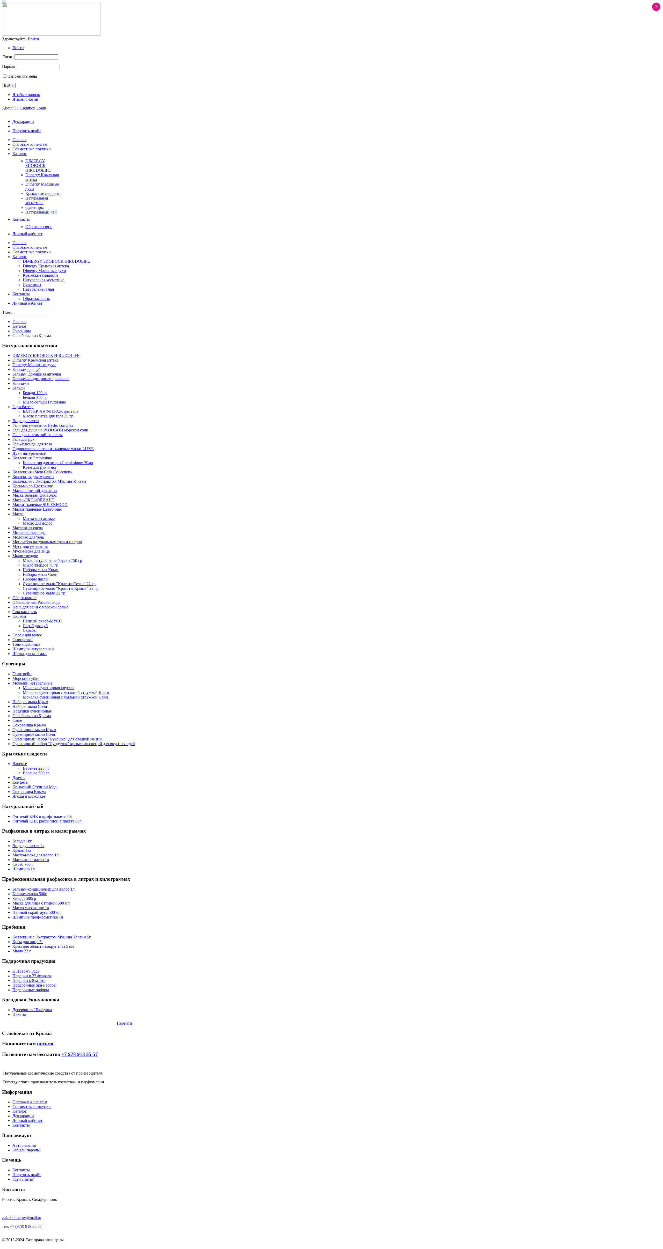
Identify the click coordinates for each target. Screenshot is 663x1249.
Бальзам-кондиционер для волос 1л (43, 889)
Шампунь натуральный (33, 649)
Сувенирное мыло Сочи (33, 734)
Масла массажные (39, 518)
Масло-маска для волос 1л (35, 855)
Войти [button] (33, 39)
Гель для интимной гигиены (37, 434)
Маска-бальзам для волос (34, 495)
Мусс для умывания (30, 546)
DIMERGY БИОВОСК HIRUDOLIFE (46, 355)
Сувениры (21, 331)
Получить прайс (26, 131)
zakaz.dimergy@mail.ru (21, 1217)
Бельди (18, 388)
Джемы (18, 777)
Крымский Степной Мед (34, 787)
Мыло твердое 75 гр (40, 565)
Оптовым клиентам (29, 1102)
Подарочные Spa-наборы (34, 985)
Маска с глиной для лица (34, 490)
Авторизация (24, 1145)
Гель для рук (23, 439)
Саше (17, 720)
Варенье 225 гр (36, 768)
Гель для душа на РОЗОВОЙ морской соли (50, 430)
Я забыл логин (25, 99)
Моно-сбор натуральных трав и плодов (47, 542)
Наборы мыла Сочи (40, 574)
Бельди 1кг (22, 841)
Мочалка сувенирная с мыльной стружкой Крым (66, 692)
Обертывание (24, 598)
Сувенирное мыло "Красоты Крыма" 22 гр (60, 588)
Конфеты (20, 782)
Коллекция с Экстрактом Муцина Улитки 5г (51, 937)
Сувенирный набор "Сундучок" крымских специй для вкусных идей (73, 743)
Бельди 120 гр (35, 393)
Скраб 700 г (22, 864)
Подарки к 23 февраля (32, 976)
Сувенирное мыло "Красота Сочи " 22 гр (59, 584)
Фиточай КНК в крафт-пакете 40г (42, 816)
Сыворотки (22, 639)
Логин (7, 57)
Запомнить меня (22, 76)
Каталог (19, 326)
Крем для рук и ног (40, 467)
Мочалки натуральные (32, 683)
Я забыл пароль (26, 94)
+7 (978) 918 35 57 (26, 1226)
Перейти (124, 1023)
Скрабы (19, 616)
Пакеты (19, 1014)
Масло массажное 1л (30, 908)
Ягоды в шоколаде (28, 796)
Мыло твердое (25, 556)
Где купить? (23, 1179)
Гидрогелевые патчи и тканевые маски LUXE (53, 448)
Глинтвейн (22, 674)
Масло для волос (37, 523)
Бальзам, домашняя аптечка (36, 374)
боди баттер (22, 407)
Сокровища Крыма (29, 725)
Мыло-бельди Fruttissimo (44, 402)
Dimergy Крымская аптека (35, 360)
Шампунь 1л (23, 869)
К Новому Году (26, 971)
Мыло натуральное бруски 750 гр (52, 560)
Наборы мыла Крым (41, 570)
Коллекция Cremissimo (32, 458)
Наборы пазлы (35, 579)
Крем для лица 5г (27, 941)
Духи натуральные (29, 453)
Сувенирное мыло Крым (34, 730)
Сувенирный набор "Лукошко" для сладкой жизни (57, 739)
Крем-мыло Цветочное (32, 486)
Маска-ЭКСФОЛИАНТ (33, 500)
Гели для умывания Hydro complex (42, 425)
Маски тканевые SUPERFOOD (40, 504)
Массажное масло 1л (30, 859)
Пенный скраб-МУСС (42, 621)
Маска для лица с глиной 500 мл (41, 903)
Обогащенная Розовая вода (36, 602)
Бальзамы (20, 383)
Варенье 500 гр (36, 773)
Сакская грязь (24, 611)
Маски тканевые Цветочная (37, 509)
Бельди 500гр (24, 898)
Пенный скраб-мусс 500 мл (36, 912)
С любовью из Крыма (31, 716)
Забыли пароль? (26, 1150)
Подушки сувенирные (32, 711)
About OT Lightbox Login (24, 108)
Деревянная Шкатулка (32, 1010)
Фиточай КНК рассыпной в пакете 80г (46, 821)
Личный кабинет (27, 1120)
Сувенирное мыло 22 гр (44, 593)
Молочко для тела (28, 537)
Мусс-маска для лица (31, 551)
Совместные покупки (31, 1106)
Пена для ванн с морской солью (40, 607)
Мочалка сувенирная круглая (48, 688)
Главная (19, 321)
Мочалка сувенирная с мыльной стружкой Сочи (65, 697)
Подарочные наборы (30, 990)
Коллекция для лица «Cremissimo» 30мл (58, 462)
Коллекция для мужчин (33, 476)
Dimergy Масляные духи (34, 365)
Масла (18, 514)
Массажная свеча (27, 528)
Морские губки (26, 678)
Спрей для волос (27, 635)
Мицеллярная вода (29, 532)
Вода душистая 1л (28, 845)
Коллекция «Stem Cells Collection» (42, 472)
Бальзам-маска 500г (29, 894)
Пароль (8, 66)
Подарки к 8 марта (28, 980)
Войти (18, 48)
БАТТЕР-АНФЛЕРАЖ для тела (50, 411)
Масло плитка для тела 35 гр (48, 416)
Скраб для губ (35, 625)
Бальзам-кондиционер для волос (40, 379)
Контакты (21, 1125)
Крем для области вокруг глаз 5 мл (43, 946)
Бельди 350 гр (35, 397)
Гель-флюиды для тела (32, 444)
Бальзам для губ (26, 369)
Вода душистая (25, 420)
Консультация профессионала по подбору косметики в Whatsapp (59, 1023)
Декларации (23, 121)
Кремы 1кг (22, 850)
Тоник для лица (26, 644)
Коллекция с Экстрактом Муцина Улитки (49, 481)
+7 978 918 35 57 (79, 1054)
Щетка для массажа (29, 653)
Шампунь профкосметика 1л (37, 917)
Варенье (19, 763)
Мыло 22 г (21, 951)
